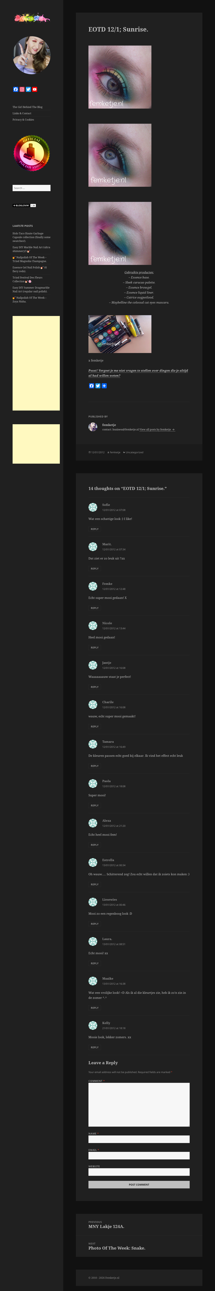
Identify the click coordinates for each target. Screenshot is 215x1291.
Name (93, 1133)
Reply (95, 529)
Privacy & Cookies (23, 119)
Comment (96, 1081)
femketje (115, 452)
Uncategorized (134, 452)
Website (94, 1166)
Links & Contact (22, 113)
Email (93, 1150)
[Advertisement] (36, 363)
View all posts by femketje (155, 429)
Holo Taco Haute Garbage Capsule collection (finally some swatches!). (32, 237)
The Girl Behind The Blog (27, 107)
